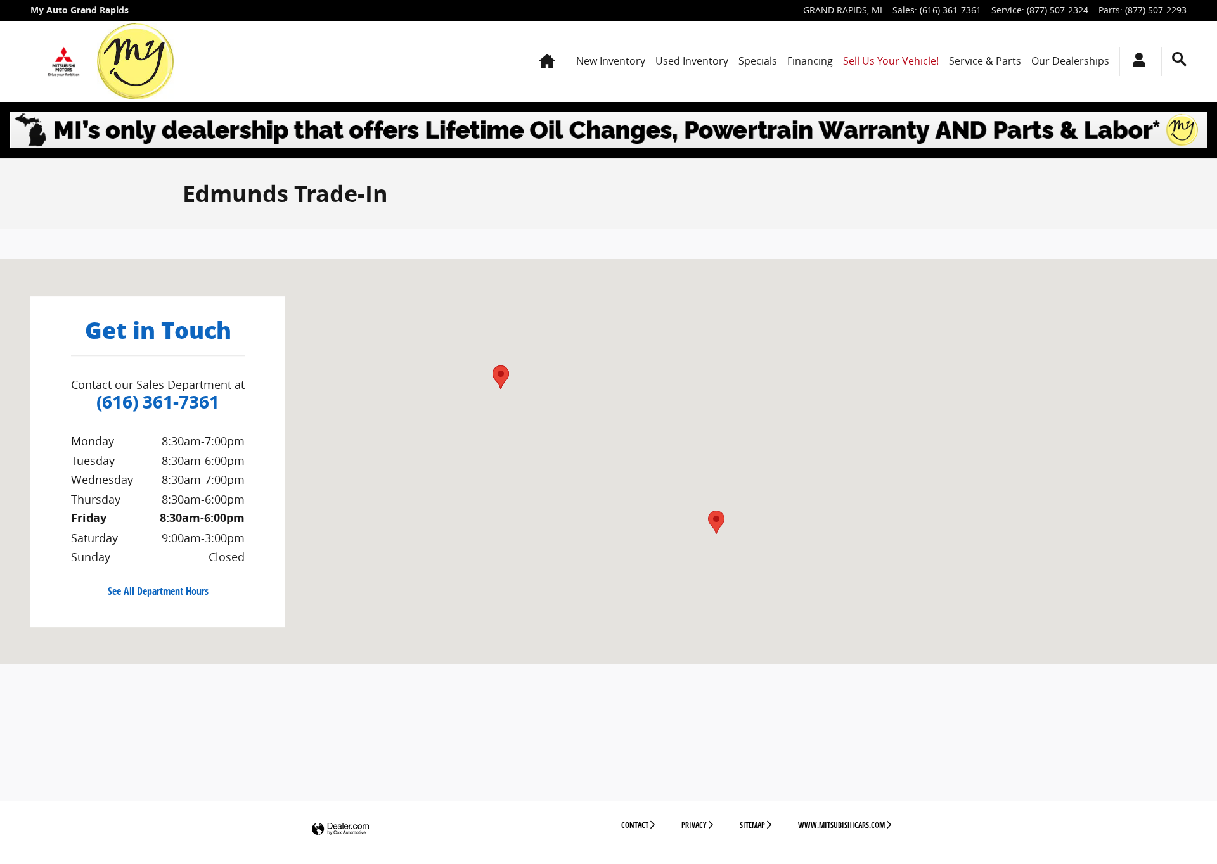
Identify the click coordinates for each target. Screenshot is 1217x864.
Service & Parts (985, 61)
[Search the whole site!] (1179, 59)
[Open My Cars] (1135, 61)
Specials (757, 61)
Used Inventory (691, 61)
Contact (634, 825)
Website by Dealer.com (340, 829)
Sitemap (752, 825)
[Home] (63, 61)
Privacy (694, 825)
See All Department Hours (158, 592)
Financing (810, 61)
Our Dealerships (1070, 61)
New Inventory (610, 61)
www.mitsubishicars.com (841, 825)
